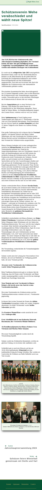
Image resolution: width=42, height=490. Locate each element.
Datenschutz (25, 484)
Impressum (16, 484)
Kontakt (8, 484)
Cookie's (33, 484)
